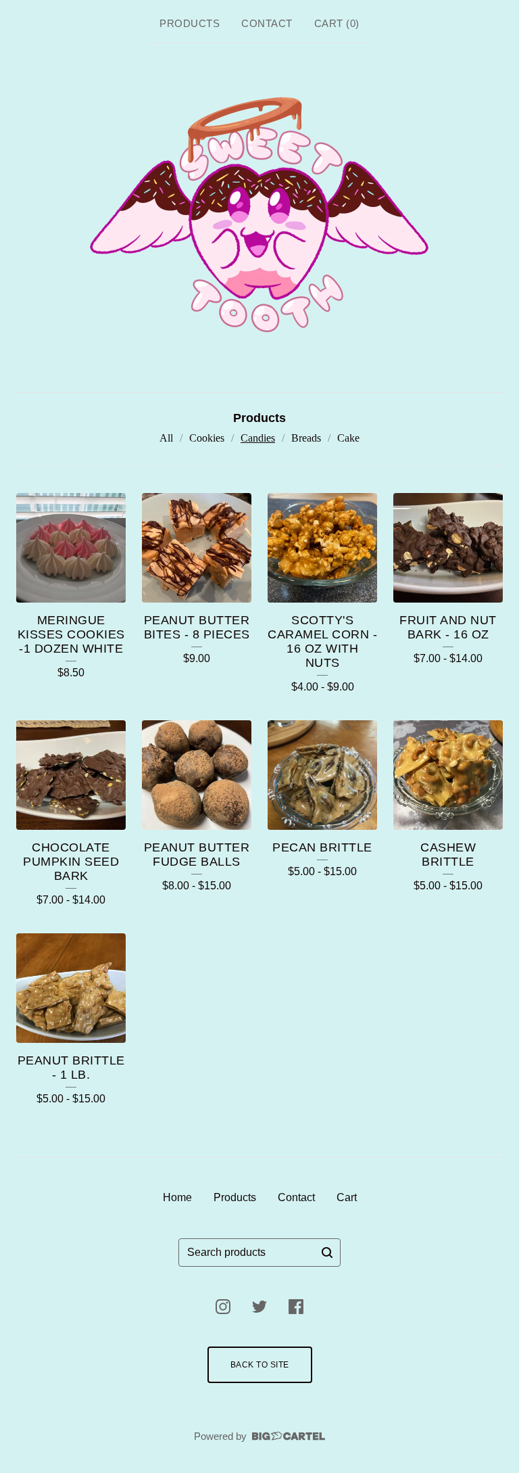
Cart (347, 1197)
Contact (267, 23)
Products (189, 23)
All (166, 438)
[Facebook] (296, 1306)
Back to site (259, 1365)
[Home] (259, 215)
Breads (306, 438)
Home (177, 1197)
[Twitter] (259, 1306)
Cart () (337, 23)
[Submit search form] (327, 1252)
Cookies (206, 438)
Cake (348, 438)
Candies (258, 438)
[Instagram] (223, 1306)
